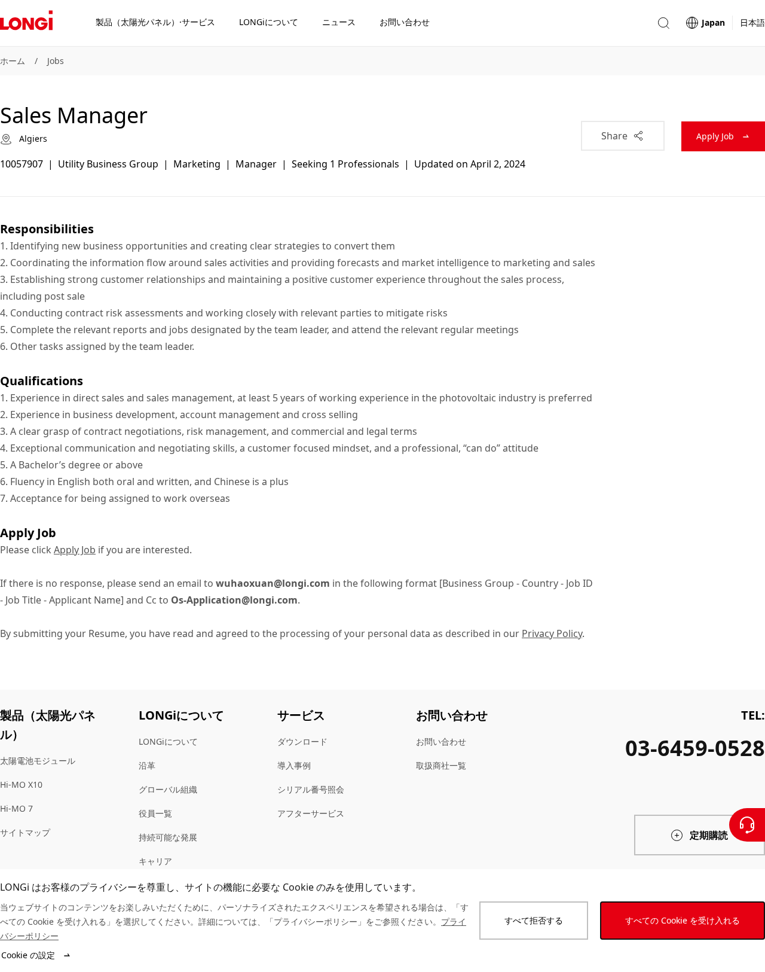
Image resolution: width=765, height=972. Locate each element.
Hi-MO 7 (16, 808)
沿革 (147, 765)
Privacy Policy (552, 633)
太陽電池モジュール (37, 760)
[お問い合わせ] (747, 825)
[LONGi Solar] (26, 23)
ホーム (12, 60)
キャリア (155, 861)
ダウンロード (302, 741)
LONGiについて (168, 741)
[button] (663, 23)
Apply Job (75, 549)
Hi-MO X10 (21, 784)
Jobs (55, 60)
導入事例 (294, 765)
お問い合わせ (441, 741)
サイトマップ (25, 832)
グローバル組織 (168, 789)
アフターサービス (310, 813)
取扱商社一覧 (441, 765)
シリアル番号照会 (310, 789)
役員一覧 (155, 813)
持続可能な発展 (168, 837)
